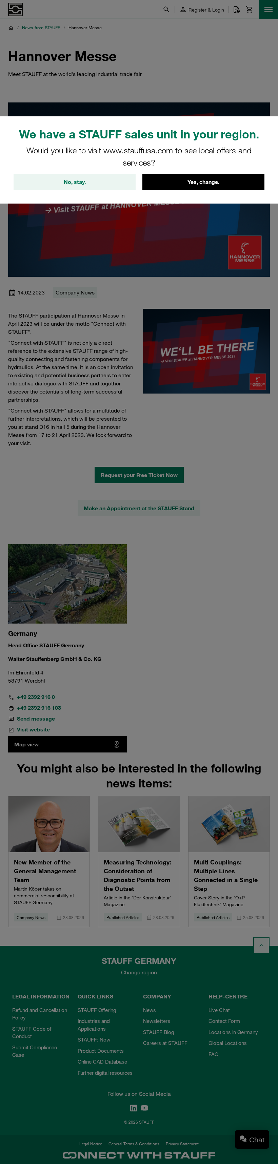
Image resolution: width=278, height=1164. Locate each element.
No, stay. (75, 181)
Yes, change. (203, 181)
